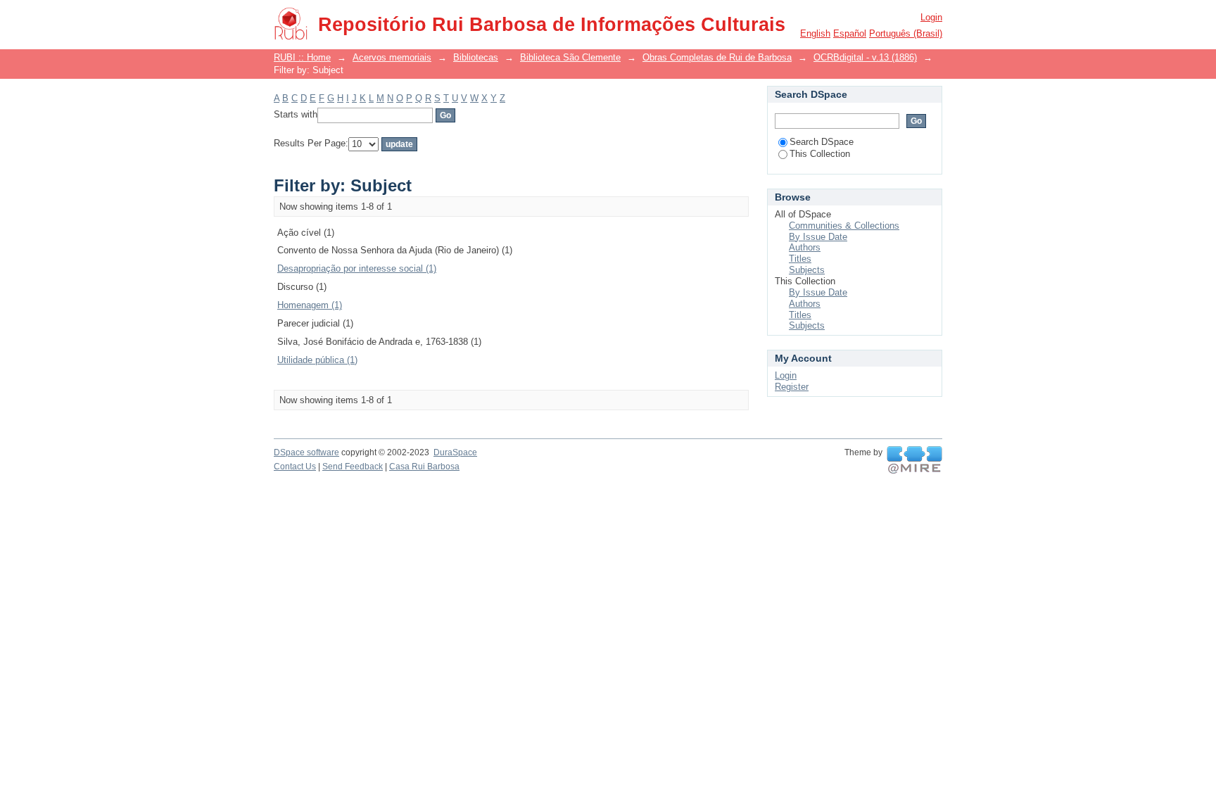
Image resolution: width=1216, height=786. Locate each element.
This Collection (820, 153)
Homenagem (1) (309, 305)
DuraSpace (455, 452)
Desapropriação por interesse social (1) (356, 268)
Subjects (807, 270)
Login (931, 17)
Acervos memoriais (392, 57)
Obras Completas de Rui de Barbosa (717, 57)
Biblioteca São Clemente (570, 57)
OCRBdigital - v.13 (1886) (865, 57)
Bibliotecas (475, 57)
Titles (800, 258)
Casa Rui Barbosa (424, 466)
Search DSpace (822, 142)
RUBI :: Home (302, 57)
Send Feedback (352, 466)
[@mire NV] (914, 460)
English (815, 33)
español (849, 33)
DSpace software (306, 452)
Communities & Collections (844, 225)
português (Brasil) (905, 33)
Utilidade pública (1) (317, 360)
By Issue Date (818, 237)
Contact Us (295, 466)
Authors (805, 247)
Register (792, 386)
